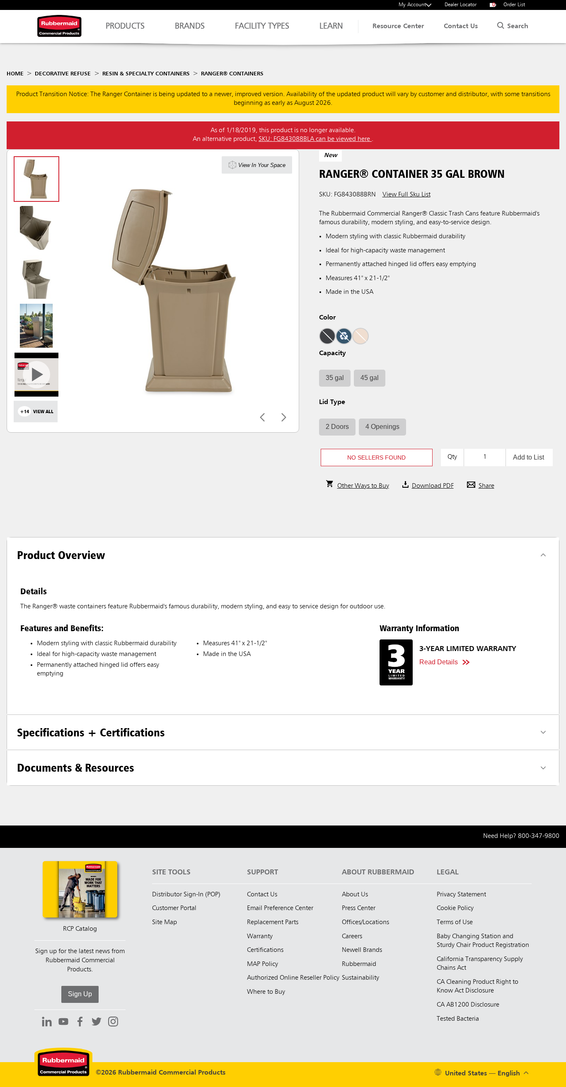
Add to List (528, 457)
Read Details (438, 662)
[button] (377, 457)
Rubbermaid (359, 964)
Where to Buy (266, 992)
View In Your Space (261, 165)
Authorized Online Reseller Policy (293, 978)
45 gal (369, 377)
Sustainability (360, 978)
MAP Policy (262, 964)
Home (15, 74)
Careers (352, 936)
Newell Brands (362, 950)
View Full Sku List (406, 194)
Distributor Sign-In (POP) (186, 894)
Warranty (260, 936)
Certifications (265, 950)
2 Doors (337, 426)
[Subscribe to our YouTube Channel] (63, 1022)
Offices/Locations (365, 922)
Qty (452, 457)
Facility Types (262, 26)
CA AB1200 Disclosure (468, 1005)
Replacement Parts (272, 922)
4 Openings (382, 426)
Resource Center (398, 26)
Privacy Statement (461, 894)
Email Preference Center (280, 908)
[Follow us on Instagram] (113, 1022)
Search (516, 26)
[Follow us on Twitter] (96, 1022)
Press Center (358, 908)
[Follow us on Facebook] (80, 1022)
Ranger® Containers (232, 74)
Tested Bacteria (458, 1019)
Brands (190, 26)
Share (486, 486)
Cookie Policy (455, 908)
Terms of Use (455, 922)
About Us (355, 894)
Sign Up (80, 993)
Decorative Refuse (63, 74)
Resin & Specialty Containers (146, 74)
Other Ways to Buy (363, 486)
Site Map (164, 922)
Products (125, 26)
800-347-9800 (538, 836)
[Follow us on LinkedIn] (46, 1022)
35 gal (335, 377)
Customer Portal (174, 908)
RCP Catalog (80, 929)
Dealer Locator (461, 4)
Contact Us (461, 26)
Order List (508, 4)
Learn (331, 26)
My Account (412, 4)
